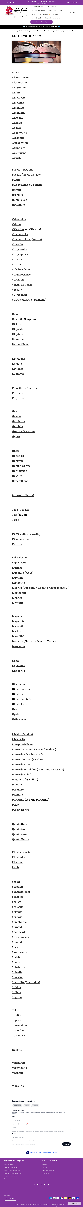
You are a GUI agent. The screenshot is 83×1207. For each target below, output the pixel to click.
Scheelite (18, 896)
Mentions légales (9, 1164)
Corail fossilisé (21, 274)
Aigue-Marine (20, 77)
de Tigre (21, 704)
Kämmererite (20, 539)
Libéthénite (19, 592)
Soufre (16, 962)
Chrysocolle (19, 249)
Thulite (16, 1015)
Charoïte (17, 244)
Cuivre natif (19, 294)
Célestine (18, 229)
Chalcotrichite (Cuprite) (27, 239)
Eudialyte (18, 373)
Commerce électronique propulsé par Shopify (38, 1204)
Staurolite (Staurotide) (26, 982)
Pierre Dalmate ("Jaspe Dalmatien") (34, 749)
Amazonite (19, 87)
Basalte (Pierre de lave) (26, 174)
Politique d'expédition (10, 1176)
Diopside (17, 329)
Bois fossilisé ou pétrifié (27, 184)
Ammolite (18, 107)
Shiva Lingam (20, 937)
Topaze (16, 1020)
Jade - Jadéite (20, 509)
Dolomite (18, 339)
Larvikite (17, 577)
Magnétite (18, 621)
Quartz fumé (20, 829)
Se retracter (45, 1173)
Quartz (16, 824)
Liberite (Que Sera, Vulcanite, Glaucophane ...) (40, 587)
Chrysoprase (20, 254)
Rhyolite (17, 862)
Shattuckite (19, 932)
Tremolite (18, 1030)
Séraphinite (19, 922)
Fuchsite (17, 393)
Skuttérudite (20, 952)
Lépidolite (18, 582)
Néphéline (18, 665)
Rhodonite (18, 857)
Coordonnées (63, 1206)
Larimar (17, 567)
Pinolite (17, 784)
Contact (44, 1167)
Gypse (16, 436)
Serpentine (19, 927)
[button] (38, 6)
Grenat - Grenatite (23, 431)
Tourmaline (19, 1025)
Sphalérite (18, 967)
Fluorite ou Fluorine (25, 388)
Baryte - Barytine (22, 169)
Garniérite (18, 421)
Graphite (17, 426)
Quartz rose (19, 834)
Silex (15, 947)
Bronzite (17, 195)
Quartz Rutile (20, 839)
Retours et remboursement (12, 1179)
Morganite (18, 646)
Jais (14, 514)
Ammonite (18, 112)
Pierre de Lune (21, 764)
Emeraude (18, 358)
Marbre (16, 631)
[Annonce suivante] (78, 30)
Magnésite (18, 616)
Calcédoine (19, 219)
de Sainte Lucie (26, 699)
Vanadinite (19, 1062)
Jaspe (15, 519)
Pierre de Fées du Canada (28, 754)
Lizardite (17, 603)
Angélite (17, 122)
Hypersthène (20, 481)
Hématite (18, 461)
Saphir (16, 881)
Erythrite (18, 368)
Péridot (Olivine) (22, 734)
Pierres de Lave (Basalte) (27, 759)
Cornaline (18, 279)
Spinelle (17, 972)
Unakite (17, 1050)
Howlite (17, 476)
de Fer (20, 694)
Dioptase (17, 334)
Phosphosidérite (22, 744)
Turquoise (18, 1035)
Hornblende (19, 471)
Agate (15, 72)
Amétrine (18, 102)
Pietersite (18, 779)
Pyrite (16, 804)
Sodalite (17, 957)
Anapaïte (17, 117)
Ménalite (17, 641)
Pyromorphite (21, 809)
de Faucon (23, 689)
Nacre (15, 660)
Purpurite (18, 799)
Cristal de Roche (22, 284)
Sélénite (17, 912)
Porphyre (18, 789)
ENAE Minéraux (23, 1204)
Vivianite (18, 1072)
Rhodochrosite (21, 852)
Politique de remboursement (57, 1204)
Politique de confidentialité (12, 1170)
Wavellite (18, 1086)
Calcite (16, 224)
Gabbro (16, 411)
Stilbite (16, 992)
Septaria (17, 917)
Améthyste (19, 97)
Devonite (17, 319)
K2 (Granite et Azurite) (26, 534)
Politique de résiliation (73, 1206)
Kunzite (17, 544)
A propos (44, 1164)
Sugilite (17, 997)
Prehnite (17, 794)
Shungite (17, 942)
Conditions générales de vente (13, 1173)
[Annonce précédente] (4, 30)
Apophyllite (19, 132)
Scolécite (17, 907)
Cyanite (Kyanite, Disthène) (29, 299)
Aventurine (19, 153)
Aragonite (18, 137)
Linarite (17, 597)
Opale (15, 714)
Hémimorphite (21, 466)
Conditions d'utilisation (11, 1167)
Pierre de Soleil (21, 774)
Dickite (16, 324)
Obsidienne (19, 684)
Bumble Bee (19, 200)
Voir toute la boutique (41, 22)
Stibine (16, 987)
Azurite (16, 158)
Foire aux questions (48, 1170)
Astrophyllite (20, 143)
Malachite (18, 626)
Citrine (16, 264)
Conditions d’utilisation (15, 1206)
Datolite (17, 314)
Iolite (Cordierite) (23, 495)
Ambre (16, 92)
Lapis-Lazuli (20, 562)
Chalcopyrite (20, 234)
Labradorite (19, 557)
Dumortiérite (20, 344)
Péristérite (18, 739)
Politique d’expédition (27, 1206)
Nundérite (18, 670)
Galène (16, 416)
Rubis (15, 867)
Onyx (15, 709)
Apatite (16, 127)
